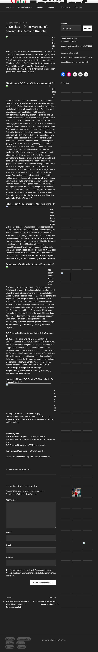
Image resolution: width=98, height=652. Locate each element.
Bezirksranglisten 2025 (69, 53)
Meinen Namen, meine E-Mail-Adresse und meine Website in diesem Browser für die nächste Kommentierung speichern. (31, 573)
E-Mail (9, 545)
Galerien (51, 7)
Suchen (64, 23)
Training (39, 7)
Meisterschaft (16, 470)
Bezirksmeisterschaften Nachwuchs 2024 (76, 57)
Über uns (64, 7)
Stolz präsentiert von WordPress (54, 640)
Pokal (27, 470)
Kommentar (11, 499)
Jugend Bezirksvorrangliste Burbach (74, 62)
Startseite (10, 7)
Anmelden (65, 83)
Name (9, 532)
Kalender (78, 7)
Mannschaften (24, 7)
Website (9, 557)
